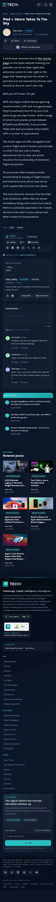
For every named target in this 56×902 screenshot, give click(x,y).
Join (29, 843)
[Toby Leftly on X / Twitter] (8, 296)
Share (16, 41)
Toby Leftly (17, 31)
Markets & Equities (38, 476)
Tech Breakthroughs (13, 476)
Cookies (25, 884)
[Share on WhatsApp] (23, 247)
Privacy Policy (7, 884)
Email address (10, 830)
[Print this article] (39, 247)
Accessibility (13, 887)
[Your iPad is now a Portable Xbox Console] (41, 466)
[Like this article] (5, 40)
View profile (26, 296)
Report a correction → (28, 255)
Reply (16, 348)
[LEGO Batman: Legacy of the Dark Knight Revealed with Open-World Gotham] (15, 466)
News (20, 227)
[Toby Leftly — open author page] (7, 32)
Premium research (13, 820)
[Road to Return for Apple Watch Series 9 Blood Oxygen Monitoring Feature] (41, 503)
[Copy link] (28, 247)
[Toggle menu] (51, 4)
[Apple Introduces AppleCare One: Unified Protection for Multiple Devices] (15, 503)
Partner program (30, 820)
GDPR (23, 887)
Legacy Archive (16, 14)
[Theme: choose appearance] (40, 4)
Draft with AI (33, 237)
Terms (17, 884)
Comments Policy (47, 884)
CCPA (5, 887)
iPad (11, 227)
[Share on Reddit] (17, 247)
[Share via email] (33, 247)
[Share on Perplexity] (12, 247)
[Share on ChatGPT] (7, 247)
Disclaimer (34, 884)
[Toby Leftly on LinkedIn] (13, 296)
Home (5, 14)
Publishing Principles (14, 648)
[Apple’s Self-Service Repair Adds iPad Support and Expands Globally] (15, 540)
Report (25, 348)
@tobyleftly (10, 283)
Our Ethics (29, 648)
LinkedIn (13, 242)
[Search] (45, 4)
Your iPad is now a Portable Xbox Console (39, 483)
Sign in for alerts (42, 296)
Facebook (34, 242)
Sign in (9, 330)
